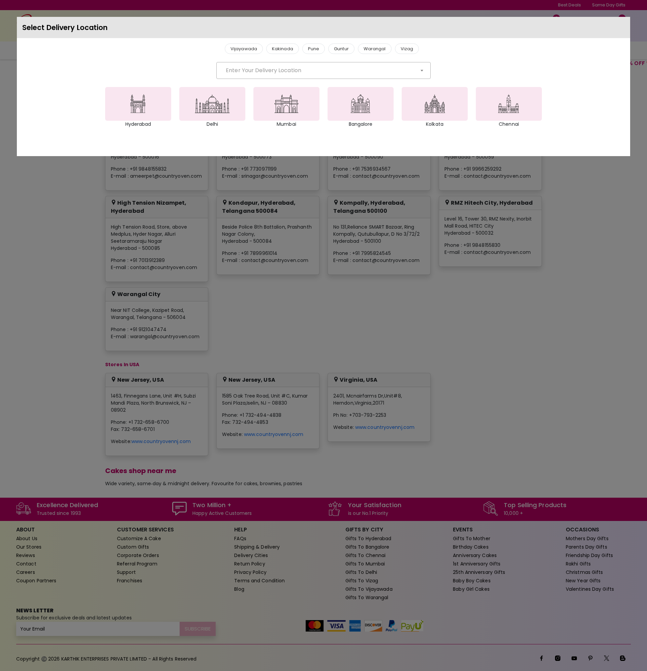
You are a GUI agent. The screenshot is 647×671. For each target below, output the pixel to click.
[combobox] (323, 70)
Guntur (341, 49)
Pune (313, 49)
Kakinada (282, 49)
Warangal (375, 49)
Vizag (407, 49)
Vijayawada (243, 49)
